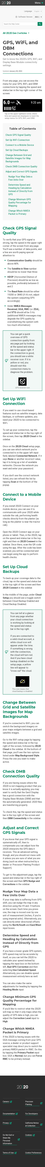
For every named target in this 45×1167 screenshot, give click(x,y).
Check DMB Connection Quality (21, 166)
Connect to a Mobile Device (20, 145)
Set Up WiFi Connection (18, 140)
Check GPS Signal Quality (18, 135)
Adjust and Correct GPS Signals (21, 171)
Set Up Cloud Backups (17, 150)
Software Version (25, 17)
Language (28, 11)
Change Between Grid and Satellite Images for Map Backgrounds (19, 158)
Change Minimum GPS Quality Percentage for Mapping (19, 202)
